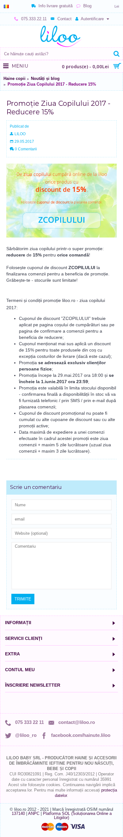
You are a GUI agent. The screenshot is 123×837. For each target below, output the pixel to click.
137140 (18, 813)
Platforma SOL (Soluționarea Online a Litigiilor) (77, 815)
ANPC (33, 813)
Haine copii (14, 78)
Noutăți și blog (45, 78)
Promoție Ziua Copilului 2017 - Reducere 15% (52, 84)
